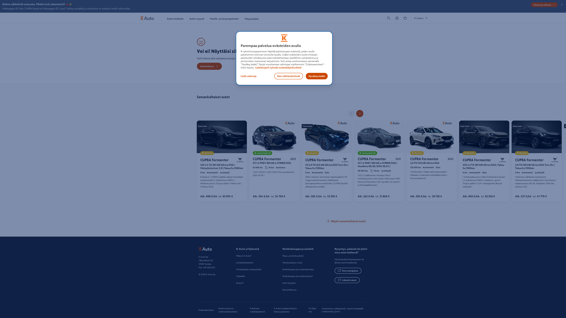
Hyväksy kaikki (316, 76)
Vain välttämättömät (288, 76)
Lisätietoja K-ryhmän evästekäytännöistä (278, 67)
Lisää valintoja (248, 76)
